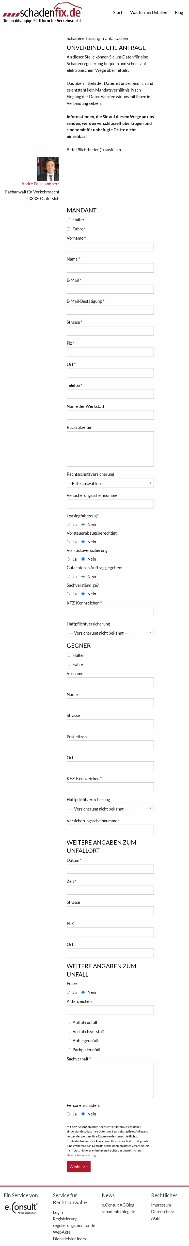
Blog (179, 12)
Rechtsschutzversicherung (90, 474)
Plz (70, 343)
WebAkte (62, 1231)
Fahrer (79, 228)
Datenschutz (162, 1211)
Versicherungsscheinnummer (93, 495)
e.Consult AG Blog (118, 1204)
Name (73, 259)
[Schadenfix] (42, 12)
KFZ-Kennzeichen (83, 602)
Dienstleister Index (70, 1238)
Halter (78, 219)
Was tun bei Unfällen (148, 12)
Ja (75, 524)
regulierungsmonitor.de (70, 1225)
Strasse (74, 322)
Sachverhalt (78, 1058)
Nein (91, 524)
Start (117, 12)
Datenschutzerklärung (81, 1155)
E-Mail (73, 280)
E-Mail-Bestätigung (85, 301)
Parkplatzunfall (86, 1049)
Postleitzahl (77, 736)
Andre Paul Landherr (40, 183)
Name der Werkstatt (85, 406)
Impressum (161, 1204)
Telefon (74, 385)
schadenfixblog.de (118, 1211)
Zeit (71, 881)
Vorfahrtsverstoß (88, 1031)
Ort (70, 364)
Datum (73, 860)
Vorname (75, 238)
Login (58, 1212)
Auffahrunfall (85, 1022)
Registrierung (65, 1218)
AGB (155, 1218)
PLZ (70, 923)
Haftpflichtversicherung (88, 623)
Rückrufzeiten (79, 427)
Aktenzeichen (79, 1001)
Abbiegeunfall (85, 1040)
